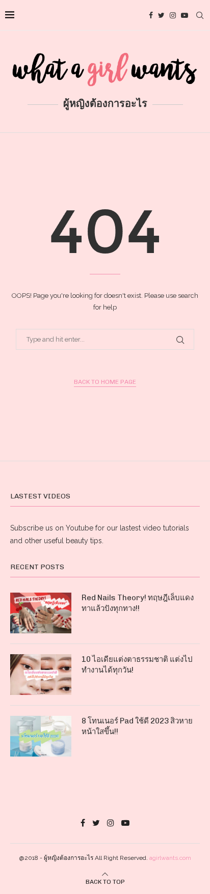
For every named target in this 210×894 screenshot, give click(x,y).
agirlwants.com (170, 857)
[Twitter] (161, 15)
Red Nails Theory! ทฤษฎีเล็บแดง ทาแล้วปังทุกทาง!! (138, 603)
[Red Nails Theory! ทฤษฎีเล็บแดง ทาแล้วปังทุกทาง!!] (40, 613)
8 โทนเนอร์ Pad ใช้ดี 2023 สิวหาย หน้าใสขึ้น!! (137, 726)
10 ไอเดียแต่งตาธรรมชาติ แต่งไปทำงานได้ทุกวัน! (137, 665)
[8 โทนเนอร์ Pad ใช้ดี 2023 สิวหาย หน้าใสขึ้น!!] (40, 736)
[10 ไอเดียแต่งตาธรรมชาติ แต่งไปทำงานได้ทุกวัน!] (40, 674)
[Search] (200, 15)
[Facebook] (151, 15)
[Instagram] (173, 15)
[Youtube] (184, 15)
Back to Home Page (105, 381)
